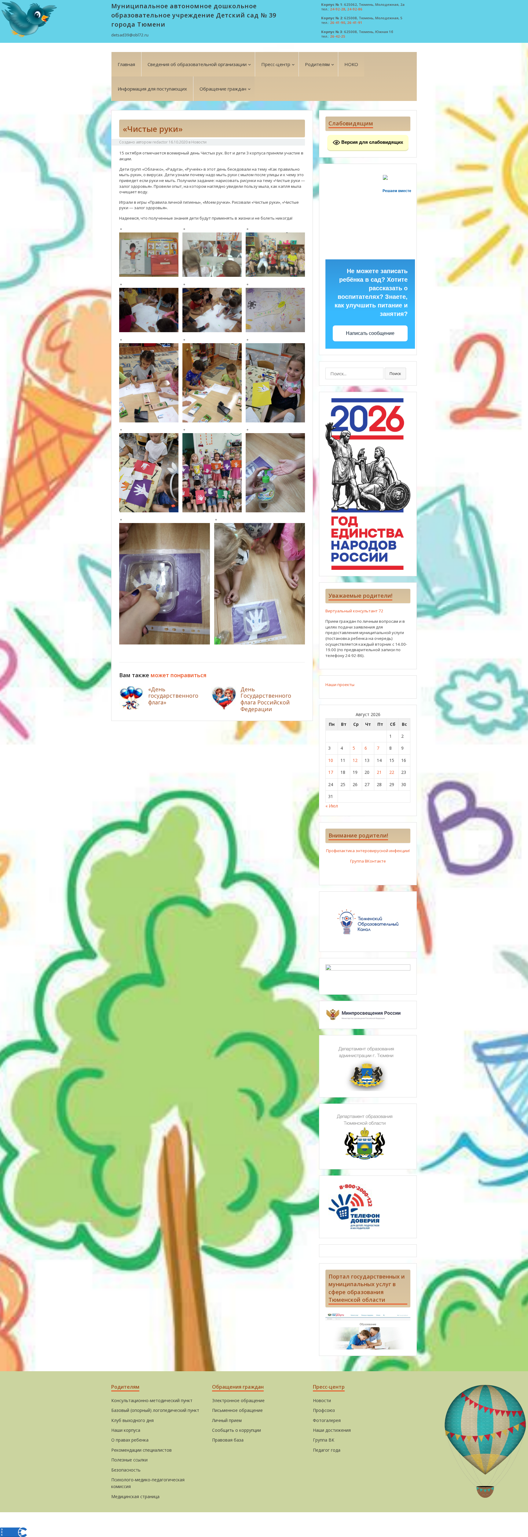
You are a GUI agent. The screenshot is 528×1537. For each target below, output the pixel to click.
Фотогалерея (327, 1420)
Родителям (317, 64)
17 (330, 772)
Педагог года (326, 1450)
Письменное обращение (237, 1410)
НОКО (351, 64)
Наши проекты (339, 684)
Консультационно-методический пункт (152, 1400)
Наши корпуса (125, 1430)
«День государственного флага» (173, 695)
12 (355, 760)
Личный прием (227, 1420)
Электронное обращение (238, 1400)
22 (391, 772)
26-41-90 (337, 22)
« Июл (331, 806)
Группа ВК (323, 1440)
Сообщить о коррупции (236, 1430)
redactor (160, 142)
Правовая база (228, 1440)
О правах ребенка (129, 1440)
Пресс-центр (275, 64)
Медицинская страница (135, 1496)
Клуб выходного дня (132, 1420)
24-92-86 (354, 9)
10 (330, 760)
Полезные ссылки (129, 1460)
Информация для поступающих (152, 89)
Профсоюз (324, 1410)
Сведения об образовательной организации (197, 64)
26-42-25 (337, 36)
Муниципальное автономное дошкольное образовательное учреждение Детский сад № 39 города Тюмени (193, 15)
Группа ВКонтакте (368, 861)
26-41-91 (354, 22)
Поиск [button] (395, 373)
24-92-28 (337, 9)
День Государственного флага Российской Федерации (265, 699)
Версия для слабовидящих (371, 142)
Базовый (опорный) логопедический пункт (155, 1410)
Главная (126, 64)
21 (379, 772)
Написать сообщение (370, 333)
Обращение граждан (223, 89)
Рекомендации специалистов (141, 1450)
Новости (199, 142)
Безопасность (126, 1470)
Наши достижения (332, 1430)
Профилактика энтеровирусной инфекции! (368, 850)
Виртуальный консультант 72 (354, 611)
